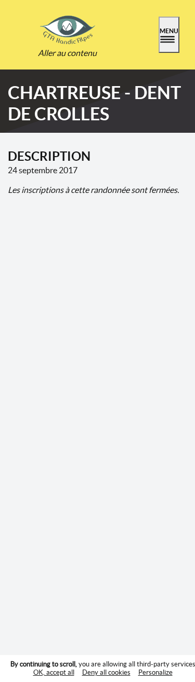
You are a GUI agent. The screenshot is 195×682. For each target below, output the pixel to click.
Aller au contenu (67, 53)
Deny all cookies (106, 672)
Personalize (155, 672)
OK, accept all (53, 672)
